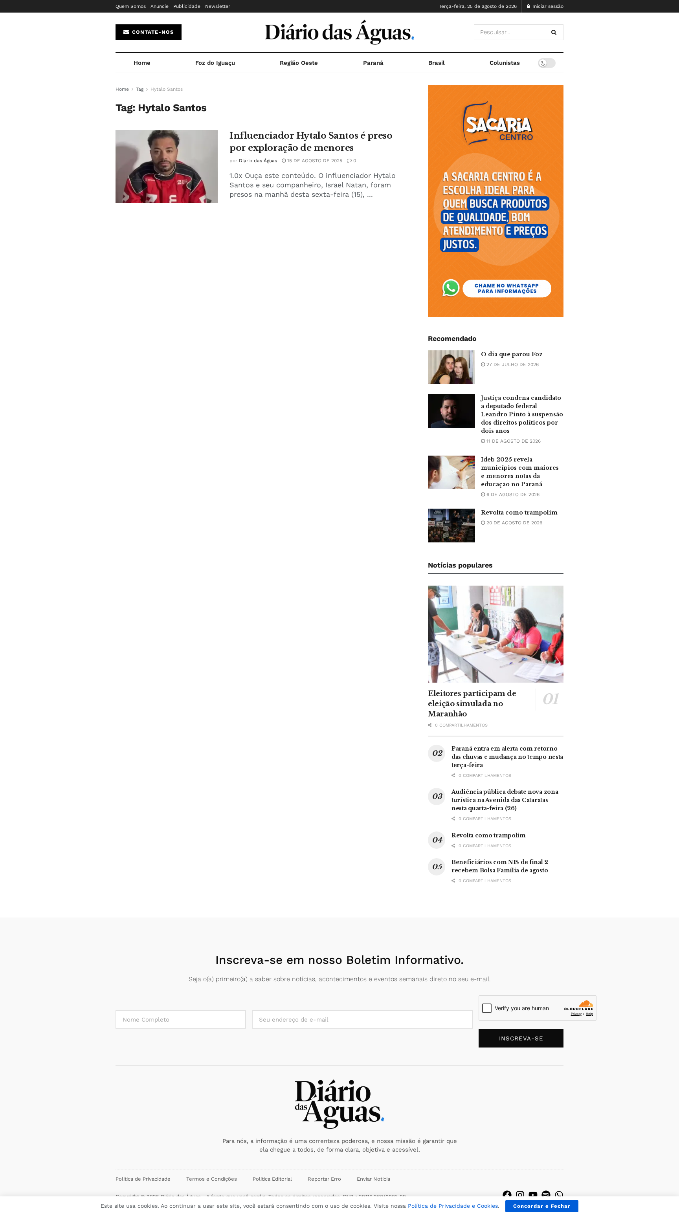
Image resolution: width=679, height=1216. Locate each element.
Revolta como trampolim (519, 512)
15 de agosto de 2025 (314, 160)
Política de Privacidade (143, 1179)
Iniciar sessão (547, 6)
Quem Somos (131, 6)
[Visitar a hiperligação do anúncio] (495, 201)
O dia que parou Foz (512, 354)
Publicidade (186, 6)
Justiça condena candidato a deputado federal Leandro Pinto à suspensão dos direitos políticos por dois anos (522, 414)
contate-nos (152, 32)
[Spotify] (546, 1195)
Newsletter (217, 6)
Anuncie (159, 6)
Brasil (436, 62)
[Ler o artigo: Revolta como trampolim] (451, 525)
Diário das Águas (258, 160)
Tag (139, 89)
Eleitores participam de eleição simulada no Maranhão (472, 703)
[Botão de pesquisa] (555, 32)
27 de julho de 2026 (512, 364)
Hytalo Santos (166, 89)
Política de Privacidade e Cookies (453, 1206)
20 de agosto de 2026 (513, 523)
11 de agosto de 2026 (513, 441)
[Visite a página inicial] (339, 32)
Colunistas (505, 62)
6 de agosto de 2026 (512, 494)
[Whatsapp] (558, 1195)
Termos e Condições (211, 1179)
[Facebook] (507, 1195)
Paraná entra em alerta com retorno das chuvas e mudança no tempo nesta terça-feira (507, 757)
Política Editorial (272, 1179)
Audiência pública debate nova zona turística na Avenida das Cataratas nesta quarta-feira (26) (504, 800)
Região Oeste (299, 62)
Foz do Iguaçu (215, 62)
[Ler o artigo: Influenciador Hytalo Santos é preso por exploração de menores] (167, 166)
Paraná (373, 62)
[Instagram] (520, 1195)
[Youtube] (533, 1195)
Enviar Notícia (373, 1179)
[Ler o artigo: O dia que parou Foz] (451, 367)
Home (142, 62)
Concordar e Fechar (542, 1206)
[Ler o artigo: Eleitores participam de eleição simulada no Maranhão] (495, 634)
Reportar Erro (324, 1179)
